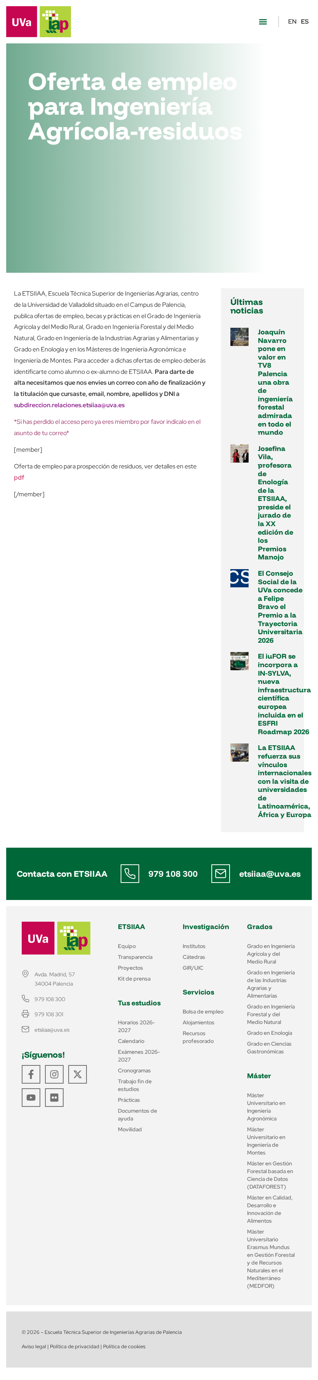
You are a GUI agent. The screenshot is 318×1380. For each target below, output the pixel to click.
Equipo (127, 946)
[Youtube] (31, 1097)
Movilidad (130, 1129)
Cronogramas (134, 1070)
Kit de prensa (134, 978)
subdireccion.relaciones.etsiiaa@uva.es (69, 405)
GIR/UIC (193, 967)
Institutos (194, 946)
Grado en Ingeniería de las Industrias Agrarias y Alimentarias (271, 984)
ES (305, 21)
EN (292, 21)
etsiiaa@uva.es (270, 873)
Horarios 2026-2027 (136, 1026)
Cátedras (194, 956)
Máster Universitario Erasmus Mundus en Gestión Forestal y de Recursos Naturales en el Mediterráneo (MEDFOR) (271, 1258)
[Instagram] (54, 1074)
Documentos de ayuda (137, 1114)
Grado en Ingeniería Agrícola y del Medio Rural (271, 954)
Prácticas (129, 1099)
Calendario (131, 1041)
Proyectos (130, 967)
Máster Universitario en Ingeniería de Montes (266, 1141)
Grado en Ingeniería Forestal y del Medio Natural (271, 1014)
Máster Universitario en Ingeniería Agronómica (266, 1107)
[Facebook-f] (31, 1074)
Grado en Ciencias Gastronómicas (269, 1047)
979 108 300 (173, 873)
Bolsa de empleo (203, 1011)
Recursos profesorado (198, 1037)
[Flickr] (54, 1097)
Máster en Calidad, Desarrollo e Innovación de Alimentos (270, 1209)
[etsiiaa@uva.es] (220, 873)
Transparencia (135, 956)
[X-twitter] (77, 1074)
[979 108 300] (130, 873)
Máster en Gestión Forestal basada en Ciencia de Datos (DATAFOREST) (270, 1175)
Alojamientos (198, 1022)
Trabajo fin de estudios (135, 1085)
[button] (262, 21)
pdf (19, 477)
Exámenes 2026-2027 (139, 1055)
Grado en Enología (269, 1032)
